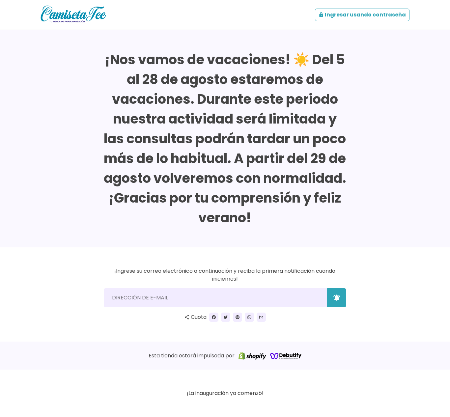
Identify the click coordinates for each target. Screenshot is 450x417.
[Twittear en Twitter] (225, 317)
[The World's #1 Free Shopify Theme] (286, 355)
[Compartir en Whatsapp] (249, 317)
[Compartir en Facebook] (213, 317)
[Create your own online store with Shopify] (252, 355)
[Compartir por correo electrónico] (261, 317)
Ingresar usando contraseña (362, 14)
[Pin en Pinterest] (237, 317)
